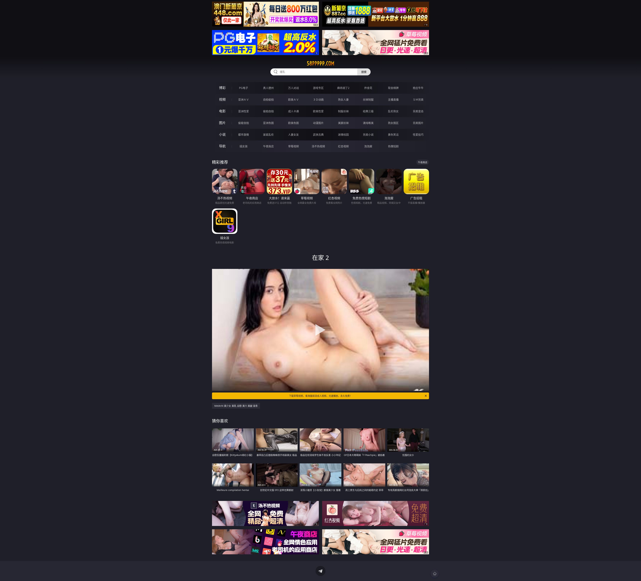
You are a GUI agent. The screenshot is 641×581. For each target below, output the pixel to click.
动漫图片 (318, 123)
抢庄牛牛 (418, 88)
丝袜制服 (368, 99)
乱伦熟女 (393, 111)
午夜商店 (268, 146)
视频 (222, 99)
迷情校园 (343, 134)
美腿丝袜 (343, 123)
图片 (222, 123)
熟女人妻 (343, 99)
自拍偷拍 (268, 99)
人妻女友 (293, 134)
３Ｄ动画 (318, 99)
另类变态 (418, 111)
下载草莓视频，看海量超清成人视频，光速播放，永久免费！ (320, 395)
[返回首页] (435, 574)
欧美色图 (293, 123)
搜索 (364, 72)
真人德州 (268, 88)
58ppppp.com (320, 63)
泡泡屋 (368, 146)
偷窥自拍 (243, 123)
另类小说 (368, 134)
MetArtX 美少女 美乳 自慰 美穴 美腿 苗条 (236, 405)
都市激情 (243, 134)
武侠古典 (318, 134)
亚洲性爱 (243, 111)
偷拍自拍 (268, 111)
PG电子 (243, 88)
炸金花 (368, 88)
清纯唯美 (368, 123)
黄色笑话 (393, 134)
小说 (222, 134)
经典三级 (368, 111)
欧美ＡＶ (293, 99)
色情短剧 (393, 146)
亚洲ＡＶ (243, 99)
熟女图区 (393, 123)
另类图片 (418, 123)
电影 (222, 111)
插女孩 (244, 146)
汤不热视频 (318, 146)
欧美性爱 (318, 111)
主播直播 (393, 99)
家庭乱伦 (268, 134)
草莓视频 (293, 146)
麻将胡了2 (343, 88)
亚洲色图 (268, 123)
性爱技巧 (418, 134)
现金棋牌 (393, 88)
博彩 (222, 88)
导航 (222, 146)
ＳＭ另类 (418, 99)
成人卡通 (293, 111)
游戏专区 (318, 88)
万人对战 (293, 88)
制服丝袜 (343, 111)
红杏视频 (343, 146)
